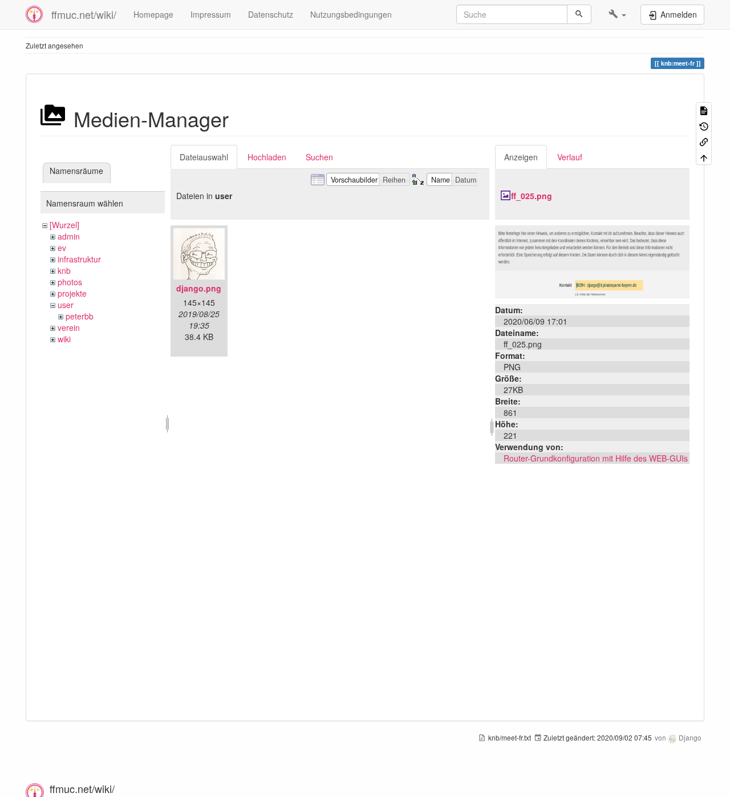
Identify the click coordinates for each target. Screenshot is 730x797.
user (66, 304)
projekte (72, 293)
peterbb (80, 316)
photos (70, 282)
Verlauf (569, 157)
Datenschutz (270, 14)
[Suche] (579, 14)
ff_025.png (531, 195)
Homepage (153, 14)
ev (62, 247)
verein (69, 327)
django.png (198, 288)
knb (64, 270)
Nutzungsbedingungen (351, 14)
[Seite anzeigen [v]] (703, 110)
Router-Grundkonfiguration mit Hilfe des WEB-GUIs (596, 458)
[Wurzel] (64, 224)
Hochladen (267, 157)
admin (69, 236)
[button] (617, 14)
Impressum (210, 14)
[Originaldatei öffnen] (592, 260)
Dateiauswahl (204, 157)
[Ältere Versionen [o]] (703, 125)
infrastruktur (79, 259)
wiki (64, 339)
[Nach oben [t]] (703, 156)
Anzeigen (521, 157)
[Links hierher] (703, 141)
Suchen (319, 157)
